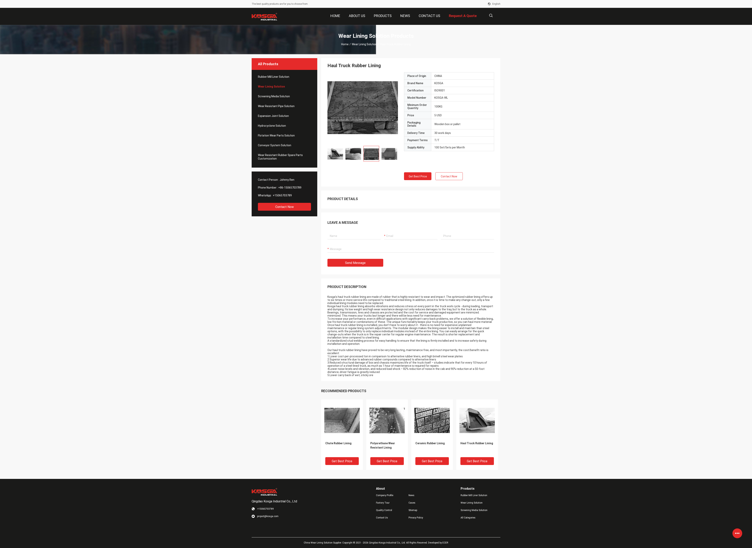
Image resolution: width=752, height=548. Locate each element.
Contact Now (284, 207)
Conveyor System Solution (274, 145)
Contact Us (382, 517)
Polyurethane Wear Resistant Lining (382, 445)
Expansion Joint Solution (273, 115)
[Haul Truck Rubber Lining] (362, 107)
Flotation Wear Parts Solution (276, 135)
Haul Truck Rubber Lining (476, 443)
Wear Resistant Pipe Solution (276, 106)
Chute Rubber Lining (338, 443)
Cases (412, 502)
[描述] (491, 16)
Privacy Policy (416, 517)
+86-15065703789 (289, 187)
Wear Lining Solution (364, 44)
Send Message (355, 263)
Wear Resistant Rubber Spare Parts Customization (280, 156)
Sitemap (413, 510)
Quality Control (384, 510)
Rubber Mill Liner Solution (273, 76)
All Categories (468, 517)
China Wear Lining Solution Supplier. (323, 542)
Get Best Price (418, 176)
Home (345, 44)
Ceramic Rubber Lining (430, 443)
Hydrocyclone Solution (272, 125)
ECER (445, 542)
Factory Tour (383, 502)
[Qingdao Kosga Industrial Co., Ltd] (264, 16)
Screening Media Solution (274, 96)
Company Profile (384, 495)
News (411, 495)
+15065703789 (282, 195)
